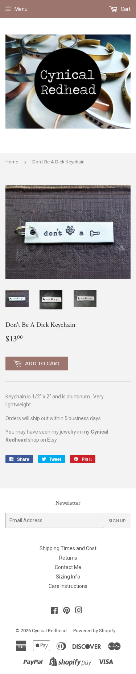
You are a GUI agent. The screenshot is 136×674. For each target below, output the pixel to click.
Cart (125, 9)
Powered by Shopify (94, 630)
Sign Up (117, 520)
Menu (21, 9)
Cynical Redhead (49, 630)
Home (11, 162)
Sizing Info (68, 577)
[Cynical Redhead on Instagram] (78, 611)
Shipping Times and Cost (68, 548)
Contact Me (68, 567)
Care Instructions (68, 586)
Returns (68, 558)
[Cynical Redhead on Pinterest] (66, 611)
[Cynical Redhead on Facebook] (54, 611)
